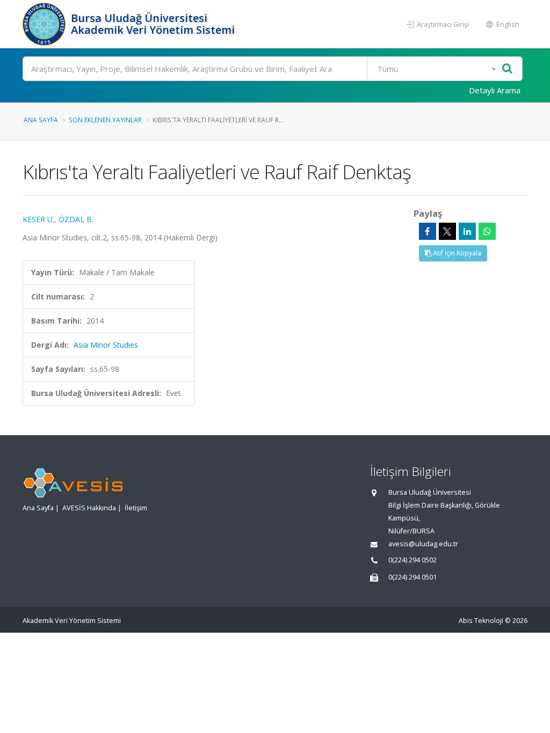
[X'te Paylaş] (447, 231)
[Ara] (507, 69)
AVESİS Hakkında (89, 507)
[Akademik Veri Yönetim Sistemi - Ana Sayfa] (45, 24)
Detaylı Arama (494, 90)
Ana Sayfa (41, 119)
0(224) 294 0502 (412, 560)
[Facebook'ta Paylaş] (427, 231)
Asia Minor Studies (106, 345)
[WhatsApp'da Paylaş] (487, 231)
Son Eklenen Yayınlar (105, 119)
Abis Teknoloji (481, 620)
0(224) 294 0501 (412, 577)
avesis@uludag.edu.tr (423, 543)
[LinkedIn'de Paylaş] (467, 231)
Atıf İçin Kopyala (456, 253)
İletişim (136, 507)
